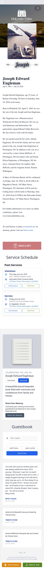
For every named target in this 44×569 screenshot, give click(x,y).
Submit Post (22, 453)
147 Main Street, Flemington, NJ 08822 (23, 281)
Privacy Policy (15, 559)
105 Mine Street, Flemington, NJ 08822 (23, 306)
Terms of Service (28, 559)
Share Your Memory (14, 415)
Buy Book (23, 380)
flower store (28, 230)
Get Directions (13, 286)
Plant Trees (30, 286)
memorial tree (30, 226)
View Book (11, 380)
